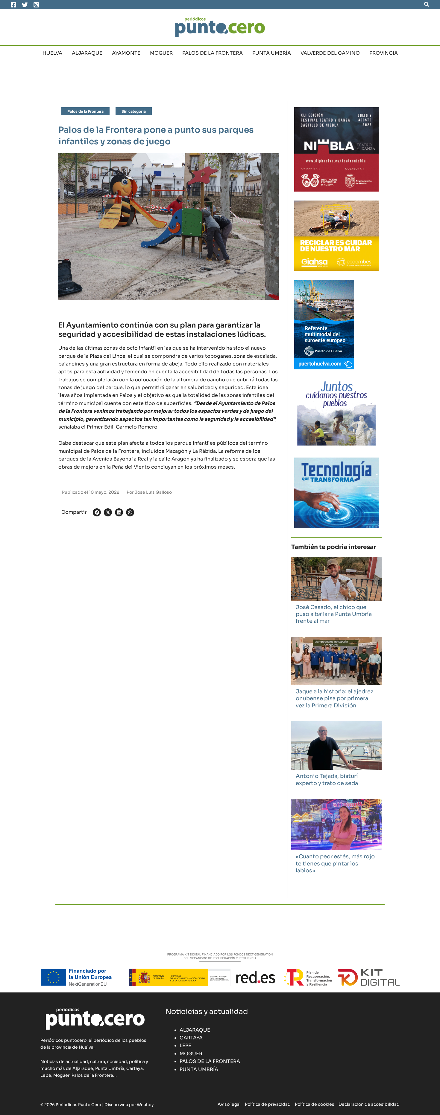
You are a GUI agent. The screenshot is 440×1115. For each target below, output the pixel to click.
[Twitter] (25, 5)
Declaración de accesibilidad (369, 1104)
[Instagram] (36, 5)
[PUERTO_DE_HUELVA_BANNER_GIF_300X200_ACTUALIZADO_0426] (324, 324)
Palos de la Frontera (85, 111)
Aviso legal (229, 1104)
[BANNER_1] (336, 492)
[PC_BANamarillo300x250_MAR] (336, 235)
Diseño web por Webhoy (129, 1104)
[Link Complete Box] (336, 594)
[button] (427, 4)
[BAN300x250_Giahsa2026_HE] (336, 413)
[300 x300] (336, 149)
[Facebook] (13, 5)
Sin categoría (134, 111)
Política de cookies (314, 1104)
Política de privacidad (268, 1104)
